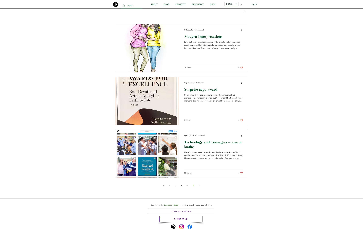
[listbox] (231, 4)
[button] (198, 4)
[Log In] (247, 4)
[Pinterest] (173, 227)
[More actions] (242, 30)
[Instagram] (181, 227)
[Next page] (199, 185)
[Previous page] (163, 185)
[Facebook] (190, 227)
